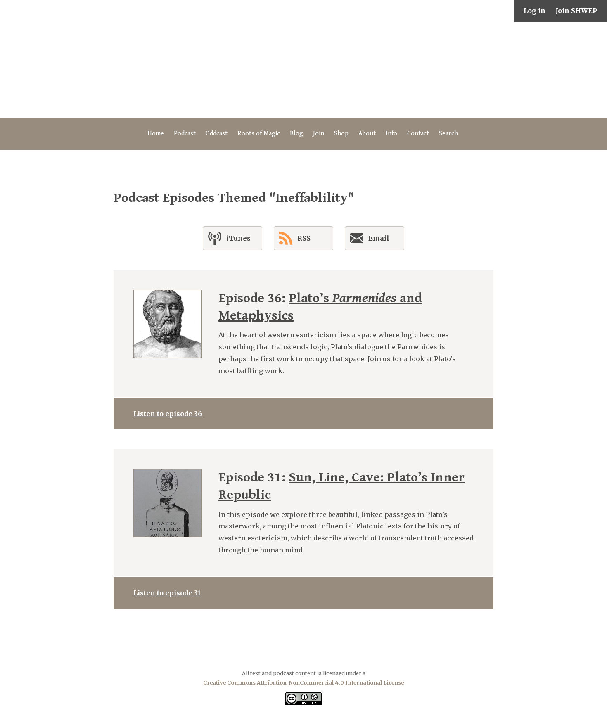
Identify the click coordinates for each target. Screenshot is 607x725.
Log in (534, 11)
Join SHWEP (576, 11)
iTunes (238, 238)
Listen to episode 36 (167, 414)
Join (318, 133)
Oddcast (217, 133)
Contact (418, 133)
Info (391, 133)
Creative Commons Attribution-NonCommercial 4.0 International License (303, 682)
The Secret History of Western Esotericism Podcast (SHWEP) (303, 70)
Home (155, 133)
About (367, 133)
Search (448, 133)
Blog (296, 133)
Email (378, 238)
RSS (304, 238)
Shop (341, 133)
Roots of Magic (258, 133)
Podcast (185, 133)
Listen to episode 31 (167, 593)
